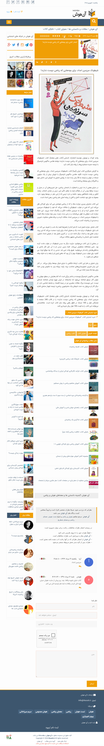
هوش (70, 517)
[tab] (13, 201)
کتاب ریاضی (70, 333)
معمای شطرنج (63, 520)
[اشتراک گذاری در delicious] (42, 62)
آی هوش (93, 29)
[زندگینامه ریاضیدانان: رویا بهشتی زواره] (29, 66)
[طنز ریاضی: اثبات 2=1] (29, 83)
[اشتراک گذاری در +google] (46, 62)
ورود (8, 11)
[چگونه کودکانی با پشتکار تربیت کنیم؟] (11, 66)
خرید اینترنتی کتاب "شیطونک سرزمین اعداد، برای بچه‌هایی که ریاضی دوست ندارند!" (65, 317)
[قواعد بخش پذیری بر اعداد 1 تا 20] (20, 66)
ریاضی (64, 517)
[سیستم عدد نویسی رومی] (11, 83)
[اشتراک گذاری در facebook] (56, 62)
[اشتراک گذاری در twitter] (51, 62)
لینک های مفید (61, 741)
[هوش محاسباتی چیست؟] (20, 74)
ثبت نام (17, 11)
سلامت (42, 735)
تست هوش (52, 517)
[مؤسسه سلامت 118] (9, 737)
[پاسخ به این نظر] (80, 566)
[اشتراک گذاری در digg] (37, 62)
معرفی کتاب (48, 29)
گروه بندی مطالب (50, 741)
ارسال (92, 683)
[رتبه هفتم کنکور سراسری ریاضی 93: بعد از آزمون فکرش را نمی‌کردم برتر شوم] (29, 74)
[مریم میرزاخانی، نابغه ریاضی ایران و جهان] (11, 74)
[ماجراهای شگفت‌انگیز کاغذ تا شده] (20, 83)
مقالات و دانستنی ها (78, 29)
